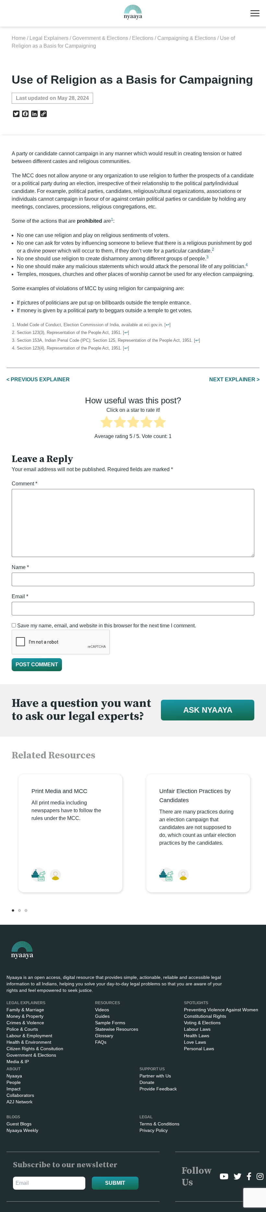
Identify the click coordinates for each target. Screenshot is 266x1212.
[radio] (107, 423)
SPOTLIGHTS (196, 1003)
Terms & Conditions (159, 1123)
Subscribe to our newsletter (65, 1165)
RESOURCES (107, 1003)
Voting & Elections (202, 1022)
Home (19, 38)
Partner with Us (155, 1075)
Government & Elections (100, 38)
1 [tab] (13, 910)
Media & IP (17, 1061)
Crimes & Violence (25, 1022)
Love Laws (195, 1042)
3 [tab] (26, 910)
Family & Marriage (25, 1009)
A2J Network (19, 1101)
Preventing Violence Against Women (221, 1009)
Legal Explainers (49, 38)
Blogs (13, 1117)
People (13, 1082)
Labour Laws (197, 1029)
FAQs (100, 1042)
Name (20, 567)
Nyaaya (14, 1075)
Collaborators (20, 1095)
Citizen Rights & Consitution (34, 1048)
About (13, 1069)
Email (20, 596)
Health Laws (196, 1035)
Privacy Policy (153, 1130)
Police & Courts (22, 1029)
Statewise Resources (116, 1029)
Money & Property (24, 1016)
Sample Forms (110, 1022)
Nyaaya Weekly (22, 1130)
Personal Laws (199, 1048)
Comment (24, 483)
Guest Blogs (18, 1123)
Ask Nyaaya (207, 710)
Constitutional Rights (205, 1016)
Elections (142, 38)
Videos (102, 1009)
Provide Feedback (158, 1088)
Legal (145, 1117)
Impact (13, 1088)
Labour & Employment (29, 1035)
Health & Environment (28, 1042)
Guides (102, 1016)
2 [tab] (19, 910)
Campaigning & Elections (186, 38)
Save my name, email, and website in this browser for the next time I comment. (106, 625)
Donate (146, 1082)
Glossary (104, 1035)
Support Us (152, 1069)
